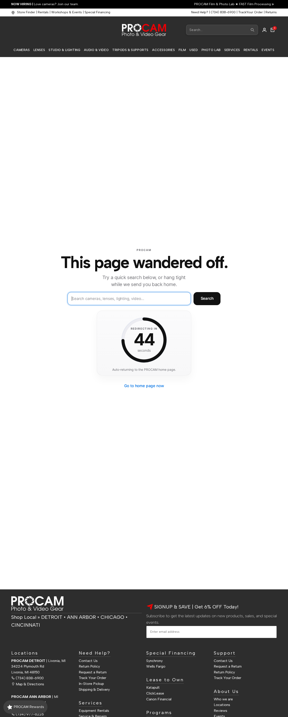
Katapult (153, 687)
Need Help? (199, 12)
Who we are (223, 699)
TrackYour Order (250, 12)
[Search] (252, 30)
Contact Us (88, 661)
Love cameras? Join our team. (45, 4)
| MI (34, 697)
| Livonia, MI (38, 661)
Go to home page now (144, 386)
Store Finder (26, 12)
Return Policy (89, 666)
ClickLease (155, 693)
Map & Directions (30, 684)
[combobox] (222, 30)
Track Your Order (92, 678)
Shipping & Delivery (94, 689)
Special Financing (97, 12)
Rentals (43, 12)
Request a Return (93, 672)
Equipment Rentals (94, 710)
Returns (271, 12)
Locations (222, 705)
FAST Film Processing (254, 4)
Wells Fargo (155, 666)
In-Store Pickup (91, 683)
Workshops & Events (66, 12)
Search (207, 298)
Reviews (220, 710)
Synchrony (154, 661)
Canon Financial (158, 699)
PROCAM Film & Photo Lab (214, 4)
